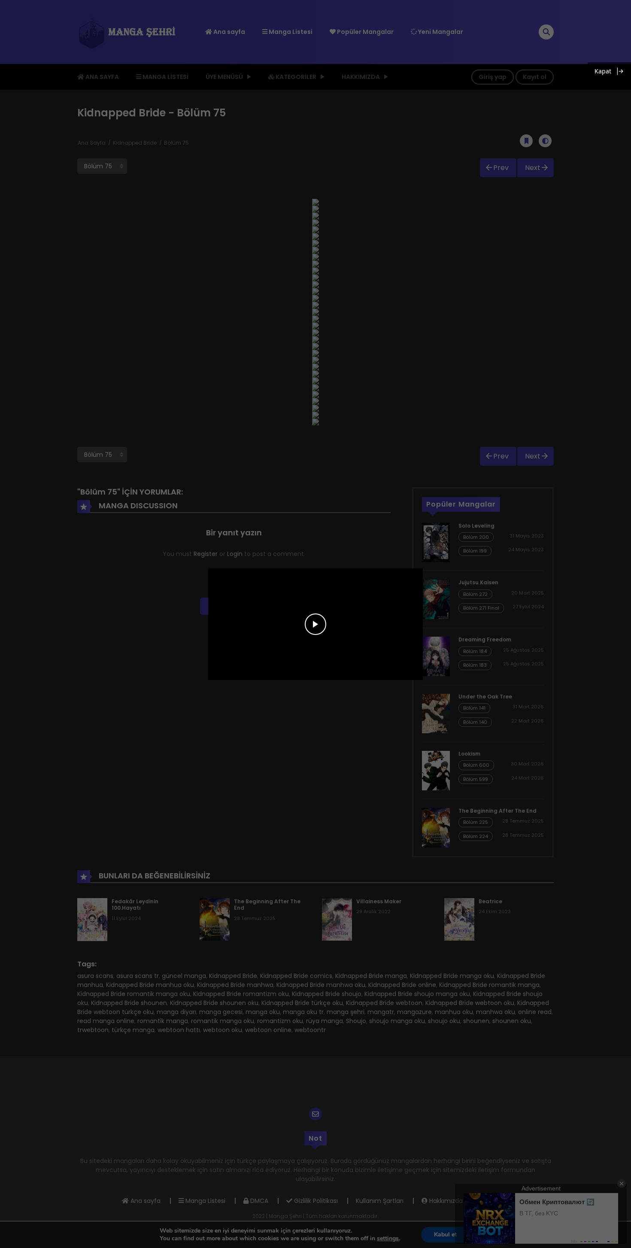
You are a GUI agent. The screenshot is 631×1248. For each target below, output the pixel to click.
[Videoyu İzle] (315, 624)
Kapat (603, 71)
